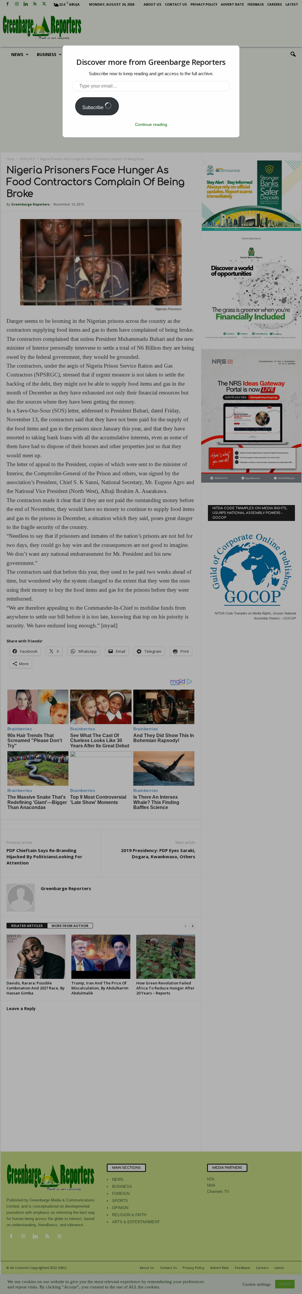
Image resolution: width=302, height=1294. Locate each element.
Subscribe (93, 107)
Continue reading (151, 124)
